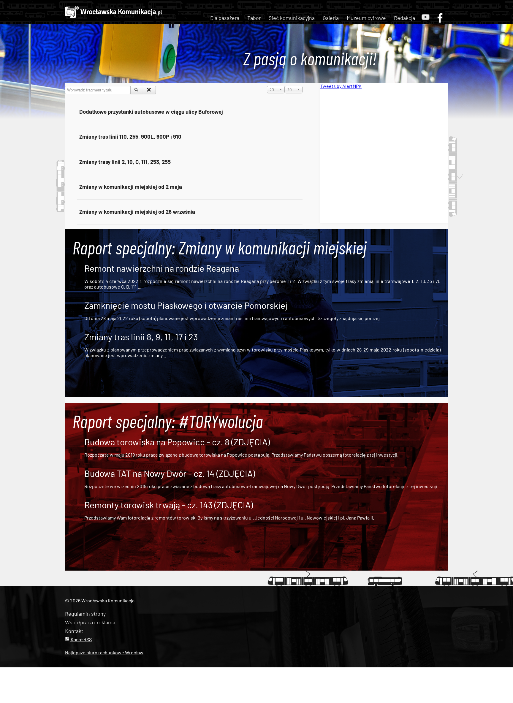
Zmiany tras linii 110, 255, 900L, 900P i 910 (130, 136)
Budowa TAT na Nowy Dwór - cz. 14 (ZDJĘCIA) (169, 473)
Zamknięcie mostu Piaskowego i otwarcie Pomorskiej (185, 305)
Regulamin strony (85, 613)
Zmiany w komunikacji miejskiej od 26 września (137, 211)
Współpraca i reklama (90, 622)
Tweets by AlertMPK (341, 86)
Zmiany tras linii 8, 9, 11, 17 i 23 (141, 336)
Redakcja (404, 18)
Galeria (331, 18)
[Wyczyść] (149, 90)
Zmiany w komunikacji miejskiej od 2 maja (130, 186)
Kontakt (74, 631)
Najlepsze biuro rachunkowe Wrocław (104, 652)
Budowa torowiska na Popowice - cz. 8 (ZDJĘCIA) (177, 441)
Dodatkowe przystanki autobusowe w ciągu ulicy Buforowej (151, 111)
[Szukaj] (136, 90)
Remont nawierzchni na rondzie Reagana (161, 268)
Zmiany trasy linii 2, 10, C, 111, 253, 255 (125, 161)
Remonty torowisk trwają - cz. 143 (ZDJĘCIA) (168, 504)
